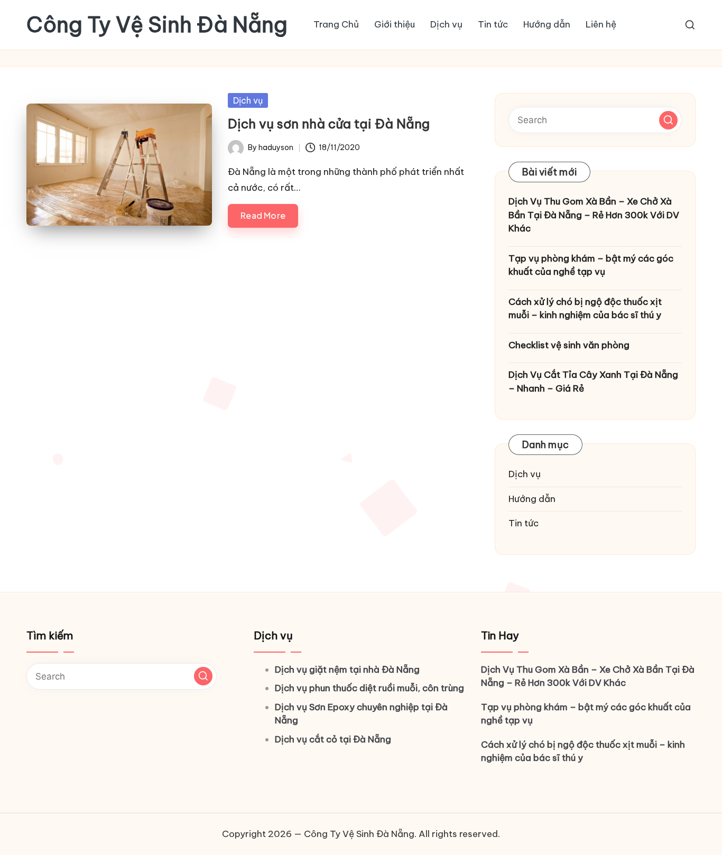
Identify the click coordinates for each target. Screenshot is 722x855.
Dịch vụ (248, 100)
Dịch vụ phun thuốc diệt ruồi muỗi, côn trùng (369, 688)
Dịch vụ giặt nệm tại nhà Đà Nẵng (347, 669)
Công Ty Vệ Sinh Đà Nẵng (157, 24)
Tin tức (523, 523)
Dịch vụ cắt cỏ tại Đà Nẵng (333, 739)
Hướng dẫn (532, 499)
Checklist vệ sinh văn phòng (569, 345)
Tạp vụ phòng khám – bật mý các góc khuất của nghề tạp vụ (590, 265)
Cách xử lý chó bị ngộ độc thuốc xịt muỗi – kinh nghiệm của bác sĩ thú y (585, 308)
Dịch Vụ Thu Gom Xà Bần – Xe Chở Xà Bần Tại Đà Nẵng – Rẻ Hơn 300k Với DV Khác (593, 215)
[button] (668, 120)
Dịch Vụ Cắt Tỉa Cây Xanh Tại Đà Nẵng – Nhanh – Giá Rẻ (593, 381)
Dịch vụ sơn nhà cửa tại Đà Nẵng (329, 124)
